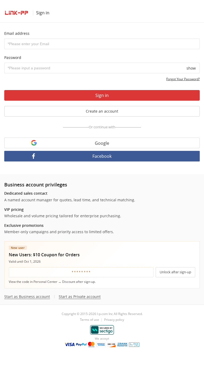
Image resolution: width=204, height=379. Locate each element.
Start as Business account (27, 297)
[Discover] (111, 344)
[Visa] (70, 344)
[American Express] (101, 344)
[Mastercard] (91, 344)
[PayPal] (81, 344)
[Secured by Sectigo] (102, 330)
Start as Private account (80, 297)
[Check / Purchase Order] (134, 344)
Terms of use (89, 319)
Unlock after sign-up (175, 272)
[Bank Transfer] (122, 344)
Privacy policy (114, 319)
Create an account (102, 111)
